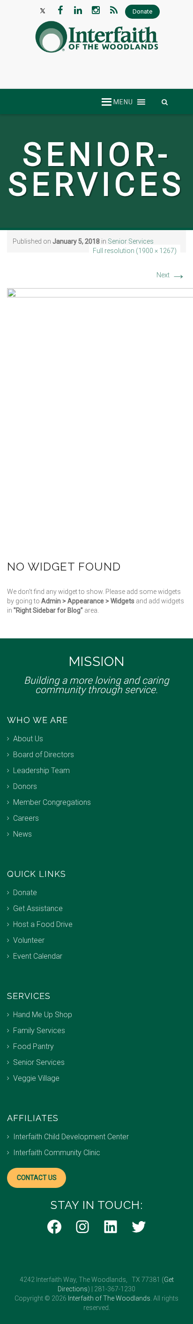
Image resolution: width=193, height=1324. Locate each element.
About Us (28, 738)
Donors (25, 786)
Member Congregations (52, 802)
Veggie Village (36, 1078)
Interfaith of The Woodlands (109, 1298)
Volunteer (29, 940)
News (22, 834)
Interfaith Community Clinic (56, 1152)
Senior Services (131, 241)
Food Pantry (33, 1046)
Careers (26, 818)
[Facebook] (60, 10)
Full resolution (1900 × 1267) (135, 250)
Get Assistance (38, 908)
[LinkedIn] (78, 10)
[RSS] (114, 10)
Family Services (39, 1030)
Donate (25, 892)
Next (171, 275)
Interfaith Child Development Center (71, 1136)
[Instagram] (96, 10)
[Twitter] (43, 10)
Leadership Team (41, 770)
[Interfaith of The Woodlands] (96, 37)
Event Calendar (37, 956)
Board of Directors (43, 754)
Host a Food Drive (43, 924)
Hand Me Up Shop (42, 1014)
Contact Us (37, 1177)
